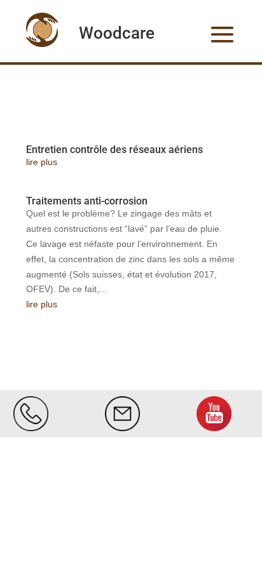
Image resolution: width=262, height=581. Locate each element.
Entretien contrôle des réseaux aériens (114, 150)
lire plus (41, 162)
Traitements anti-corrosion (87, 201)
